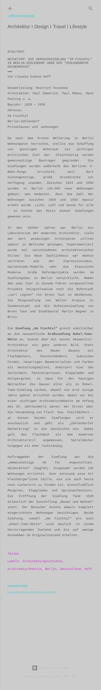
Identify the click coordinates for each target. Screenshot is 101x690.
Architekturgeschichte (42, 561)
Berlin (50, 569)
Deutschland (70, 569)
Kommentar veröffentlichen (32, 592)
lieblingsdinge (21, 16)
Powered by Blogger (54, 668)
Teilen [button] (13, 554)
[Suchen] (90, 7)
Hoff (88, 569)
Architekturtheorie (24, 569)
